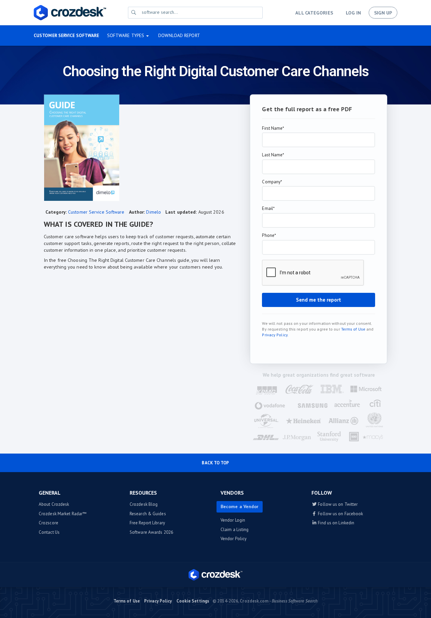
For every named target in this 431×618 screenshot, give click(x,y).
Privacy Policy (274, 334)
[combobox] (200, 12)
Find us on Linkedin (335, 523)
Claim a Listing (235, 529)
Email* (268, 208)
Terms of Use (353, 329)
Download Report (179, 35)
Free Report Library (147, 523)
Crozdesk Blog (144, 504)
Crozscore (48, 523)
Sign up (383, 12)
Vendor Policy (233, 539)
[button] (128, 36)
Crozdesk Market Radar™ (63, 514)
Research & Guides (148, 514)
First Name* (273, 128)
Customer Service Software (66, 35)
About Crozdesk (54, 504)
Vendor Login (233, 520)
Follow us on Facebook (340, 514)
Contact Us (49, 532)
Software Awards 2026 (151, 532)
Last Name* (273, 155)
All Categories (314, 12)
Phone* (269, 235)
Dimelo (153, 212)
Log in (353, 12)
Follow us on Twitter (337, 504)
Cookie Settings (192, 601)
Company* (272, 182)
